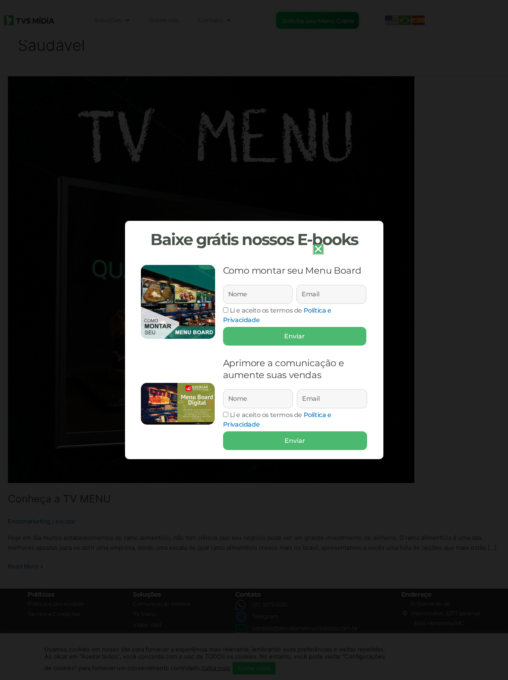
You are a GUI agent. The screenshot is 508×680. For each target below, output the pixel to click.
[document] (254, 340)
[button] (318, 249)
